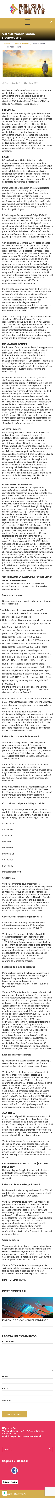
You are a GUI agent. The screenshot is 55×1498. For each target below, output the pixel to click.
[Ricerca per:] (27, 1449)
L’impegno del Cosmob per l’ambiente (25, 1320)
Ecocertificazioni (12, 83)
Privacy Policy (10, 1482)
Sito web (6, 1400)
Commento (8, 1341)
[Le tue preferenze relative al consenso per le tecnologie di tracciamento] (4, 1493)
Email (5, 1388)
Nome (6, 1376)
